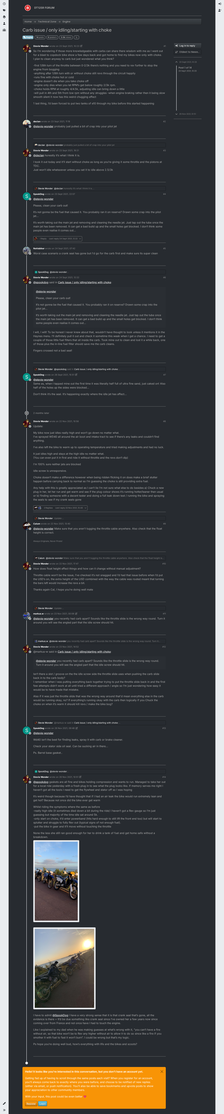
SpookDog (38, 194)
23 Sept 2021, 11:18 (60, 121)
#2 (164, 121)
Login (43, 1103)
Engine (29, 37)
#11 (164, 613)
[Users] (4, 23)
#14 (164, 777)
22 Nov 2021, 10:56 (69, 421)
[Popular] (4, 17)
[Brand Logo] (28, 8)
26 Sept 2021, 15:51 (64, 374)
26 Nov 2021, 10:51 (68, 777)
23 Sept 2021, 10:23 (69, 46)
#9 (164, 523)
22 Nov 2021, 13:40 (60, 523)
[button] (4, 1103)
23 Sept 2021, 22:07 (65, 194)
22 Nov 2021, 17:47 (68, 563)
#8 (164, 421)
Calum (36, 523)
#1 (165, 46)
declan (37, 121)
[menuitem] (220, 4)
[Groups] (4, 30)
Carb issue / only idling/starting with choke (84, 282)
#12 (164, 646)
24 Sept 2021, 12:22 (69, 277)
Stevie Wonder (41, 46)
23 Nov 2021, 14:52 (69, 646)
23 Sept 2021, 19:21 (69, 150)
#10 (164, 563)
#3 (164, 150)
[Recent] (4, 4)
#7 (164, 374)
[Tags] (4, 10)
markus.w (38, 613)
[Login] (220, 4)
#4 (164, 194)
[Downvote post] (156, 111)
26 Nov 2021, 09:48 (65, 728)
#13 (164, 728)
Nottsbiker (38, 248)
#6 (164, 277)
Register (31, 1103)
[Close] (162, 1071)
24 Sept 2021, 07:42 (65, 248)
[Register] (220, 10)
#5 (164, 248)
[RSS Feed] (76, 37)
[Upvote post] (145, 111)
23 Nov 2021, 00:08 (64, 613)
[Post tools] (163, 111)
